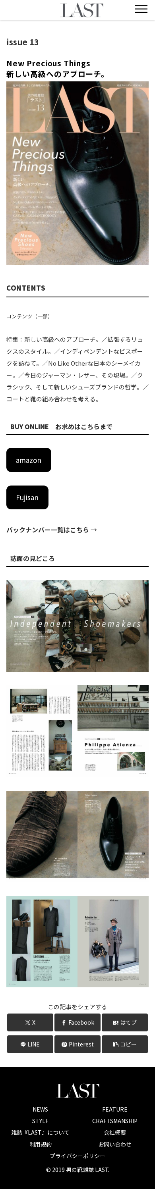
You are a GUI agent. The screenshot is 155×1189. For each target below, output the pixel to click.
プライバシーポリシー (77, 1156)
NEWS (40, 1109)
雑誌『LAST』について (40, 1132)
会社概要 (115, 1132)
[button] (125, 1044)
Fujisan (27, 497)
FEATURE (115, 1109)
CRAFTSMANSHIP (115, 1121)
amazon (28, 460)
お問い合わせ (115, 1144)
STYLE (40, 1121)
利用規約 (40, 1144)
